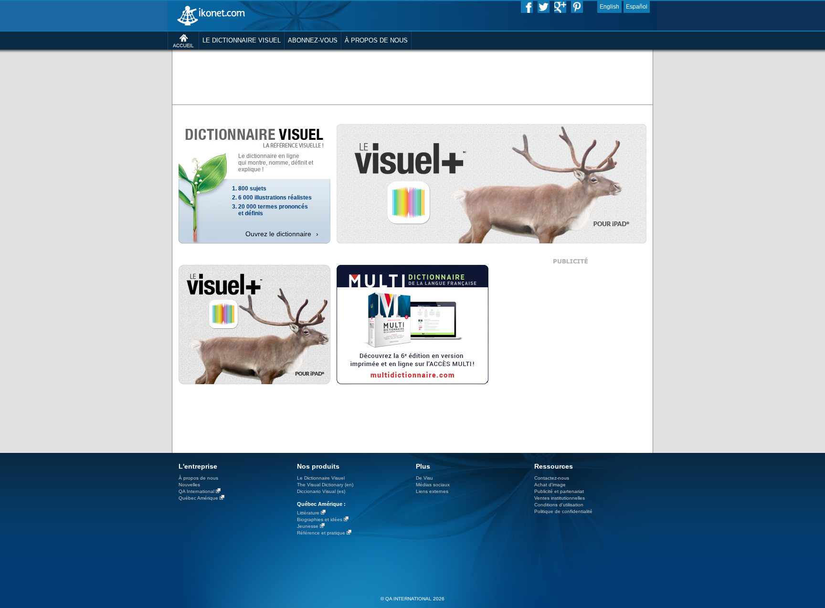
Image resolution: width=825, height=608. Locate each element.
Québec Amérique (198, 498)
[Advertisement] (412, 76)
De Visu (424, 478)
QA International (196, 491)
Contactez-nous (551, 478)
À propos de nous (198, 478)
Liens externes (432, 491)
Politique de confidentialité (563, 511)
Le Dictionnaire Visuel (321, 478)
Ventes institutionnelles (559, 498)
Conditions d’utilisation (558, 504)
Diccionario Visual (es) (321, 491)
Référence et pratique (321, 532)
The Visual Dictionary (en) (325, 484)
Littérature (308, 512)
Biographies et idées (319, 519)
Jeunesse (307, 526)
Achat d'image (550, 484)
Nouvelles (189, 484)
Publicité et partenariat (559, 491)
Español (636, 6)
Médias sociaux (433, 484)
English (609, 6)
